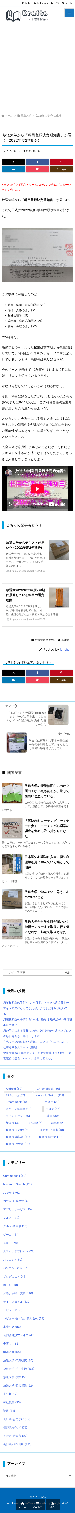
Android (14, 1088)
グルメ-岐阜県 (15, 1226)
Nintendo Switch (49, 1095)
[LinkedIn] (13, 169)
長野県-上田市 (52, 1129)
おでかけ (12, 1192)
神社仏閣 (12, 1402)
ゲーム (11, 1234)
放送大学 (26, 115)
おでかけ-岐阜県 (16, 1201)
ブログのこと (14, 1276)
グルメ (11, 1217)
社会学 (35, 1122)
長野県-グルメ (15, 1427)
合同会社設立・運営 (19, 1335)
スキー (10, 1243)
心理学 (65, 639)
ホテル (10, 1284)
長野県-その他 (18, 1129)
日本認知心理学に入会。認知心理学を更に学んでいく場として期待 (47, 862)
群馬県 (58, 1122)
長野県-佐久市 (15, 1435)
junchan (65, 649)
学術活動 (12, 1352)
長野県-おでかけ (16, 1419)
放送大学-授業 (15, 1377)
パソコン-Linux (16, 1268)
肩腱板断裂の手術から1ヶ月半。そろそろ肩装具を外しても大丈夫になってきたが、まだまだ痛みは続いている (37, 1008)
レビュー (12, 1310)
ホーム (9, 115)
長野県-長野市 (18, 1143)
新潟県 (13, 1122)
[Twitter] (13, 162)
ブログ (53, 1108)
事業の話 (12, 1326)
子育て (11, 1343)
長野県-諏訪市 (18, 1136)
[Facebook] (37, 162)
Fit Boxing (15, 1095)
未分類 (10, 1394)
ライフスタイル (17, 1301)
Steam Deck (18, 1101)
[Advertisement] (37, 67)
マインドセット (18, 1115)
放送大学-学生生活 (50, 115)
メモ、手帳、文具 (18, 1293)
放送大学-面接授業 (18, 1385)
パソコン (12, 1259)
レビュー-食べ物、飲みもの (23, 1318)
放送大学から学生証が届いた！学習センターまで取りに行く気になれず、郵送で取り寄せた (47, 927)
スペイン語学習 (18, 1108)
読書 (9, 1410)
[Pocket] (37, 169)
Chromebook (48, 1088)
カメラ (52, 1101)
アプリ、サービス (17, 1209)
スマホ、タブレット (18, 1251)
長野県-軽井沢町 (52, 1136)
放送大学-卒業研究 (18, 1360)
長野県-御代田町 (17, 1444)
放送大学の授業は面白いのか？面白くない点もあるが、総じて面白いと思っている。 (47, 791)
